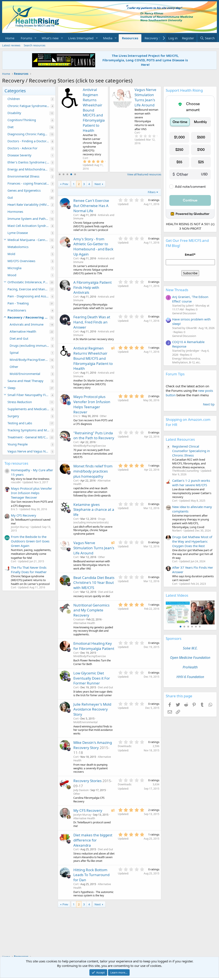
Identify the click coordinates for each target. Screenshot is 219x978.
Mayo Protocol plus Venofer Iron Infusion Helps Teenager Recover (31, 492)
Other (14, 366)
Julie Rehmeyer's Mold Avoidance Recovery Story (92, 709)
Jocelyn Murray (82, 814)
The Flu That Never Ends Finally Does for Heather (29, 569)
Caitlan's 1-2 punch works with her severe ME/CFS (191, 482)
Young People (17, 444)
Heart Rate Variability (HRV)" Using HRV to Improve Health (29, 204)
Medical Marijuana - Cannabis (28, 240)
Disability (14, 113)
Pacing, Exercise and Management (28, 289)
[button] (35, 38)
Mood (11, 275)
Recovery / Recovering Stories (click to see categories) (28, 317)
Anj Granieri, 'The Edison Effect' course (190, 299)
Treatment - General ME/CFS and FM (28, 437)
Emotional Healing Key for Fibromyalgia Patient (93, 646)
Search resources (34, 45)
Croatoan (78, 619)
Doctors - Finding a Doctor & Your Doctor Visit (29, 141)
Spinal (14, 352)
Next (98, 184)
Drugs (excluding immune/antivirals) (30, 345)
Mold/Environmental (25, 374)
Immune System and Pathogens (28, 218)
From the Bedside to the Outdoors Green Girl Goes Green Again (30, 541)
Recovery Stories (157, 38)
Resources (130, 38)
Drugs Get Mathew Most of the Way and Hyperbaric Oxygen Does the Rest (192, 541)
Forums (26, 38)
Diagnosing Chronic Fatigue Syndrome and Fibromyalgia (28, 134)
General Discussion (184, 313)
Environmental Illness (23, 176)
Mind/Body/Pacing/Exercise (29, 359)
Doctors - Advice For (22, 148)
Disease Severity (19, 155)
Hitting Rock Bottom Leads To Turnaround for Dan (91, 875)
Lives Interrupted (80, 38)
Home (9, 38)
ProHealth (190, 667)
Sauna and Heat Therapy (25, 381)
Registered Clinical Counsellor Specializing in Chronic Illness (191, 450)
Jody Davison (81, 790)
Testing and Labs (19, 423)
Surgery (13, 416)
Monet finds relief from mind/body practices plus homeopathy (92, 471)
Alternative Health (23, 331)
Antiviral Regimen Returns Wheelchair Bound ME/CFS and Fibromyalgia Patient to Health (94, 110)
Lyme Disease (17, 233)
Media (107, 38)
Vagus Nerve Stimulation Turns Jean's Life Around (145, 97)
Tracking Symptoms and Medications (29, 430)
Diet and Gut (19, 338)
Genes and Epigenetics (24, 190)
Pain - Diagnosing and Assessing (29, 296)
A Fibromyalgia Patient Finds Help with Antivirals (92, 287)
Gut (10, 197)
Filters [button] (151, 192)
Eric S (76, 416)
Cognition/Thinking (21, 120)
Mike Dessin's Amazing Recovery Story (92, 745)
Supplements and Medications (29, 409)
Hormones (15, 211)
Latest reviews (11, 45)
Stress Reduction (19, 402)
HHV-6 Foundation (190, 676)
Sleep (11, 388)
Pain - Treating (18, 303)
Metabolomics (17, 247)
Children (13, 99)
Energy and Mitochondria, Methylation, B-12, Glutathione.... (28, 169)
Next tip (209, 404)
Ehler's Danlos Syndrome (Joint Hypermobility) (29, 162)
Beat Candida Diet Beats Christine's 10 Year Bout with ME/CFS (93, 582)
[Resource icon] (7, 471)
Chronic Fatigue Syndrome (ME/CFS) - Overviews (29, 106)
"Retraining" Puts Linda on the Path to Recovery (93, 435)
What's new (50, 38)
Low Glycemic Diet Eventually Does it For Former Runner (91, 678)
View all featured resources (144, 174)
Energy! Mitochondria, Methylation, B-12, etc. (186, 360)
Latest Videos (177, 595)
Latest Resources (180, 439)
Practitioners (16, 310)
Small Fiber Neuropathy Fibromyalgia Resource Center (29, 395)
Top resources (16, 463)
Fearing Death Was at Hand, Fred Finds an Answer (91, 322)
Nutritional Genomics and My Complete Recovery (91, 610)
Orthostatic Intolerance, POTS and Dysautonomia (28, 282)
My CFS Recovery (23, 515)
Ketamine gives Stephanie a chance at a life (93, 509)
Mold (11, 254)
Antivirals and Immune (26, 324)
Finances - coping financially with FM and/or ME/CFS (29, 183)
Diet (10, 127)
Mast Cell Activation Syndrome (29, 225)
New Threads (177, 289)
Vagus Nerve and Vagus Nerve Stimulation (29, 451)
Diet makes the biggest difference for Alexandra (92, 840)
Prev (65, 184)
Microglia (14, 268)
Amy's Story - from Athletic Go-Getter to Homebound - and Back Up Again (93, 246)
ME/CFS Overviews (21, 261)
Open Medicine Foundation (190, 657)
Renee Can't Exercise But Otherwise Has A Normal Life (91, 205)
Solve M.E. (190, 648)
